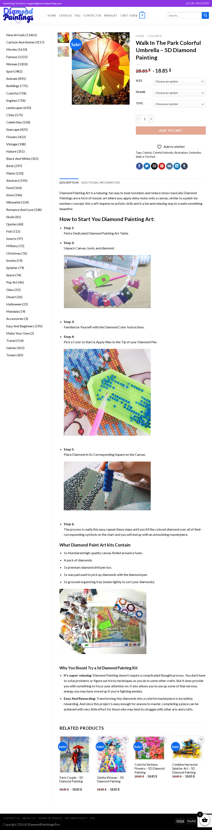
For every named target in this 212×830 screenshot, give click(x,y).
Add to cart (170, 130)
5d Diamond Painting (114, 668)
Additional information (100, 182)
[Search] (205, 15)
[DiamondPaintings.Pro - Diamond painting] (20, 15)
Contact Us (92, 15)
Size (139, 80)
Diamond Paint (85, 544)
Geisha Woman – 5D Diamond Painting (110, 779)
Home (52, 15)
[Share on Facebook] (139, 166)
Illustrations (181, 152)
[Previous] (78, 68)
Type (139, 103)
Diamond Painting (123, 219)
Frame (141, 92)
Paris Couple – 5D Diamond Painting (71, 779)
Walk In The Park (145, 156)
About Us (29, 818)
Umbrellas (195, 152)
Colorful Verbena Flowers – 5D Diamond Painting (150, 768)
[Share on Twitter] (146, 166)
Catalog (65, 15)
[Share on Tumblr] (184, 166)
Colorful (155, 36)
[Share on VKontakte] (169, 166)
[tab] (68, 182)
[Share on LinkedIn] (176, 166)
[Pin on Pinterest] (161, 166)
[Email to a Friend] (154, 166)
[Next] (123, 68)
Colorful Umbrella (163, 152)
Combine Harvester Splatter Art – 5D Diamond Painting (185, 768)
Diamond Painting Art (74, 193)
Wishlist (111, 15)
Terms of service (50, 818)
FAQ (77, 15)
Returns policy (76, 818)
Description (68, 182)
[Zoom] (77, 100)
